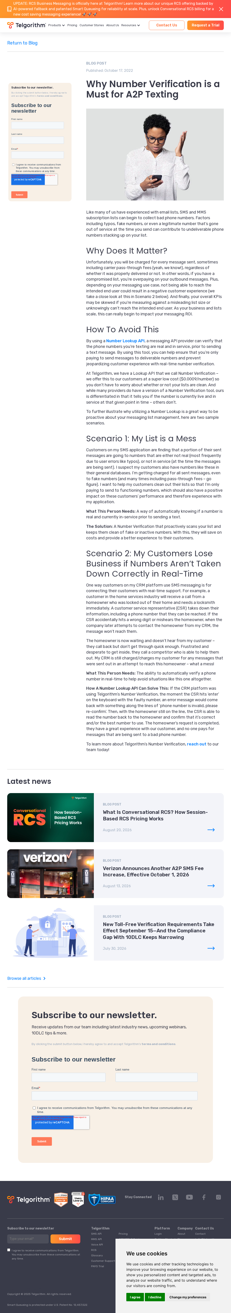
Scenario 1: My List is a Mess (141, 438)
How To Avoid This (122, 329)
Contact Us (166, 25)
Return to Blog (22, 43)
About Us (112, 25)
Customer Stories (92, 25)
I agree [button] (135, 1297)
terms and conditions (50, 96)
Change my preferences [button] (187, 1297)
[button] (56, 25)
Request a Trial (205, 25)
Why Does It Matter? (126, 250)
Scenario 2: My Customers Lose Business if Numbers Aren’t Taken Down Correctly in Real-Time (153, 564)
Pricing (72, 25)
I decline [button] (154, 1297)
